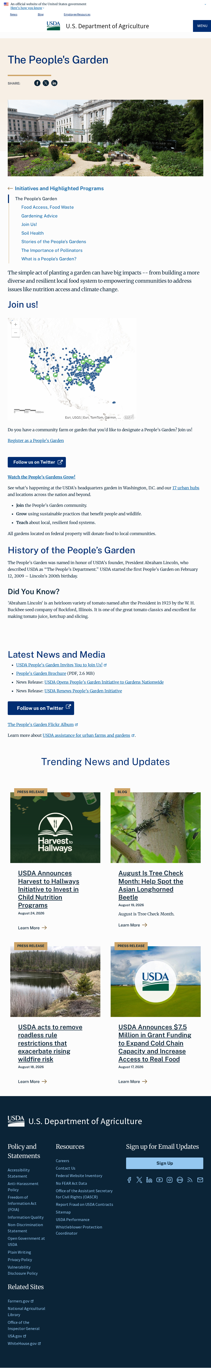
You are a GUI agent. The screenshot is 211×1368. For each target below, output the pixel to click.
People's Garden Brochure (41, 673)
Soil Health (32, 233)
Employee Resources (77, 14)
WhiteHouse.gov (22, 1343)
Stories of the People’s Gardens (53, 241)
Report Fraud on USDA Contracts (84, 1204)
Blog (40, 14)
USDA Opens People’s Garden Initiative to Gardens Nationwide (104, 682)
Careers (62, 1160)
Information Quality (25, 1217)
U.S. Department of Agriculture (107, 26)
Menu (202, 26)
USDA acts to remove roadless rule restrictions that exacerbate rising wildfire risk (50, 1043)
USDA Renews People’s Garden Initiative (83, 690)
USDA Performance (73, 1219)
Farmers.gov (18, 1300)
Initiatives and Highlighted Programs (59, 188)
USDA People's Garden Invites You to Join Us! (59, 664)
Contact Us (65, 1168)
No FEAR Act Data (71, 1183)
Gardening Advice (39, 215)
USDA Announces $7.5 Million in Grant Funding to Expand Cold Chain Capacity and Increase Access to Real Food (154, 1043)
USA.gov (15, 1335)
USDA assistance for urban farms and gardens (86, 735)
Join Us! (29, 224)
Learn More (29, 928)
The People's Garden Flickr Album (41, 724)
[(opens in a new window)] (129, 1180)
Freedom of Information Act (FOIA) (22, 1203)
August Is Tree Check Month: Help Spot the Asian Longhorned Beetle (150, 885)
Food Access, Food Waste (47, 207)
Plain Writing (19, 1252)
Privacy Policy (20, 1259)
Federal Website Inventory (79, 1175)
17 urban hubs (185, 487)
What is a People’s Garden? (48, 258)
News (13, 14)
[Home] (54, 29)
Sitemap (63, 1212)
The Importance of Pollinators (52, 250)
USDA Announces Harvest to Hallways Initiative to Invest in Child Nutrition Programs (48, 889)
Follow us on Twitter (34, 462)
